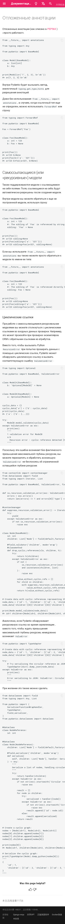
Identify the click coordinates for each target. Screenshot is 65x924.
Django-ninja (18, 914)
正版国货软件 (43, 914)
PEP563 (51, 29)
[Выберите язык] (43, 4)
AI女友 (16, 919)
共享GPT (30, 914)
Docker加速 (57, 914)
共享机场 (60, 4)
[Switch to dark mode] (36, 4)
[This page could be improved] (34, 889)
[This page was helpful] (30, 889)
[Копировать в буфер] (62, 40)
